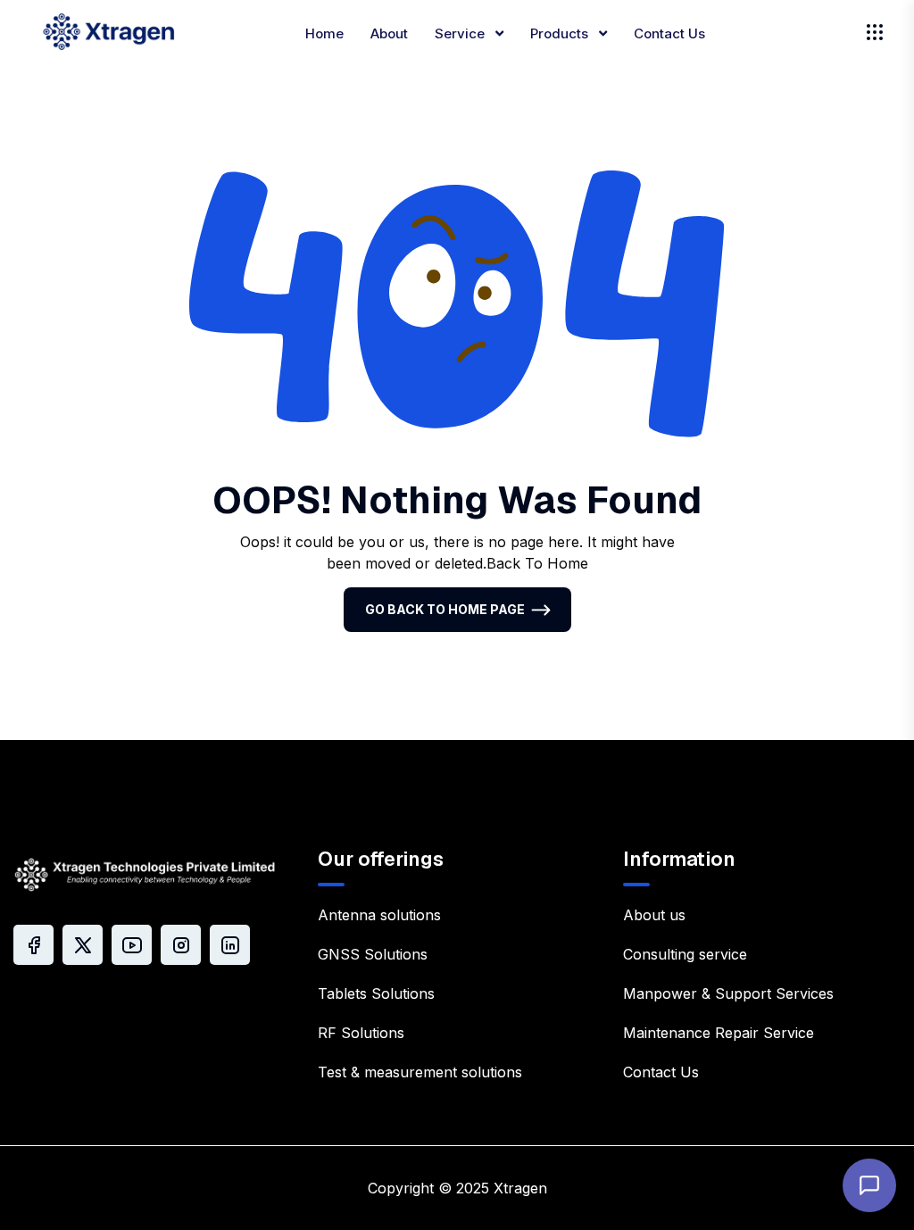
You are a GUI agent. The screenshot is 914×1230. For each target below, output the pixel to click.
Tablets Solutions (376, 993)
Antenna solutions (379, 915)
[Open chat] (869, 1185)
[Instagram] (181, 945)
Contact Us (669, 33)
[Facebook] (33, 945)
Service (461, 33)
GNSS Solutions (373, 954)
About (389, 33)
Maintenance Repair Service (718, 1033)
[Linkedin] (230, 945)
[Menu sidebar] (875, 32)
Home (324, 33)
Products (561, 33)
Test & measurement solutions (420, 1072)
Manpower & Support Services (728, 993)
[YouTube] (132, 945)
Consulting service (685, 954)
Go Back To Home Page (445, 609)
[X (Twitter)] (82, 945)
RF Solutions (361, 1033)
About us (654, 915)
